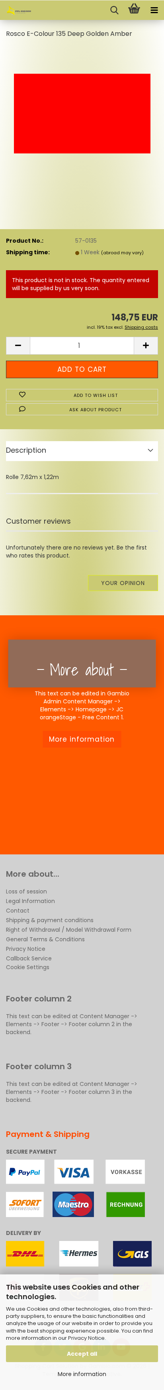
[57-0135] (82, 105)
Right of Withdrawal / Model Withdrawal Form (68, 930)
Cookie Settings (27, 967)
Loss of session (26, 891)
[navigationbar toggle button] (154, 10)
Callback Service (29, 958)
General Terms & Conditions (45, 939)
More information (82, 1374)
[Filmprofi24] (16, 10)
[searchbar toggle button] (114, 10)
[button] (18, 346)
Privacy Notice (86, 1338)
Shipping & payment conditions (50, 920)
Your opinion (123, 583)
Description (26, 450)
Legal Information (30, 901)
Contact (17, 911)
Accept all (82, 1354)
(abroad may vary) (122, 252)
